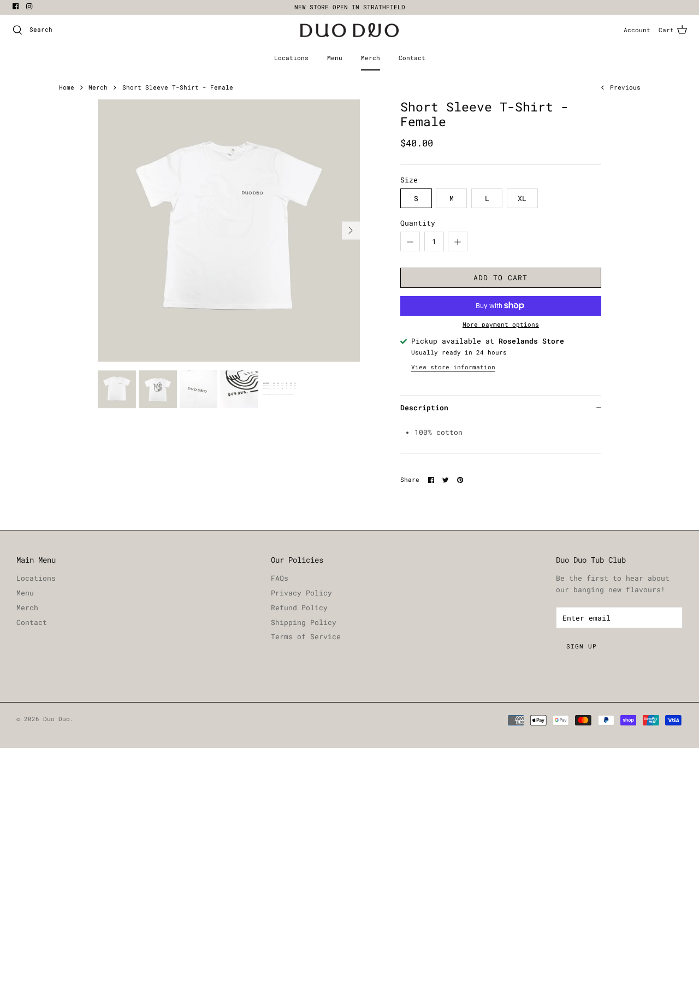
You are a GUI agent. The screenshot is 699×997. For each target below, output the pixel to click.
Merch (370, 58)
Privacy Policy (301, 592)
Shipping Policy (303, 622)
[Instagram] (29, 6)
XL (522, 198)
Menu (334, 58)
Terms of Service (306, 636)
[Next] (351, 230)
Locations (291, 58)
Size (409, 179)
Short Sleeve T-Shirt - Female (177, 87)
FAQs (279, 578)
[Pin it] (460, 480)
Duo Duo (56, 719)
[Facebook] (16, 6)
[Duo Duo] (349, 30)
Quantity (417, 223)
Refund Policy (299, 607)
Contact (412, 58)
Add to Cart (500, 277)
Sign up (581, 646)
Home (66, 87)
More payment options (501, 324)
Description (424, 407)
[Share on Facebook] (431, 480)
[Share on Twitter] (445, 480)
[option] (228, 230)
